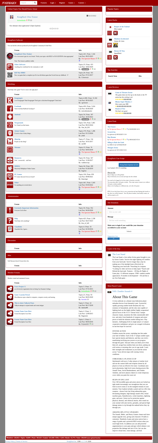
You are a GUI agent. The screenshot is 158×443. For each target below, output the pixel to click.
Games (71, 3)
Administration (13, 196)
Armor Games (19, 131)
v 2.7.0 (83, 441)
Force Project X (20, 286)
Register (62, 3)
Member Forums (14, 273)
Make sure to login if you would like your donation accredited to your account (125, 227)
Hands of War (120, 109)
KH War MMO (19, 73)
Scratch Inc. (112, 132)
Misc (9, 255)
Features (44, 3)
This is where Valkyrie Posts (24, 303)
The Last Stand (118, 254)
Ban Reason (112, 137)
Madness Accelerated (121, 39)
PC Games (18, 174)
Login (52, 3)
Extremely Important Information (26, 208)
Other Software (19, 64)
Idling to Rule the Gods (116, 142)
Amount (110, 208)
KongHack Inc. (72, 441)
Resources (17, 158)
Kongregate (18, 98)
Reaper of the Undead (122, 27)
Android (17, 114)
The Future (112, 127)
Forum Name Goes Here (22, 311)
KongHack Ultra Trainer (27, 17)
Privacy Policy (10, 441)
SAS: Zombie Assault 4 (122, 291)
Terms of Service (21, 441)
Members (9, 438)
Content (81, 3)
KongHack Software (15, 40)
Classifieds (18, 227)
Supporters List (113, 236)
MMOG (17, 166)
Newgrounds (18, 123)
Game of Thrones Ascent (123, 92)
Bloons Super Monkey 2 (123, 102)
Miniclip (17, 139)
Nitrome (17, 147)
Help (16, 218)
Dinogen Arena (113, 148)
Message (110, 217)
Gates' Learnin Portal (22, 295)
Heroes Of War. (119, 51)
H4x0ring (11, 84)
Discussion (12, 240)
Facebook (17, 106)
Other (16, 183)
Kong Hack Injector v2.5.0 (129, 165)
